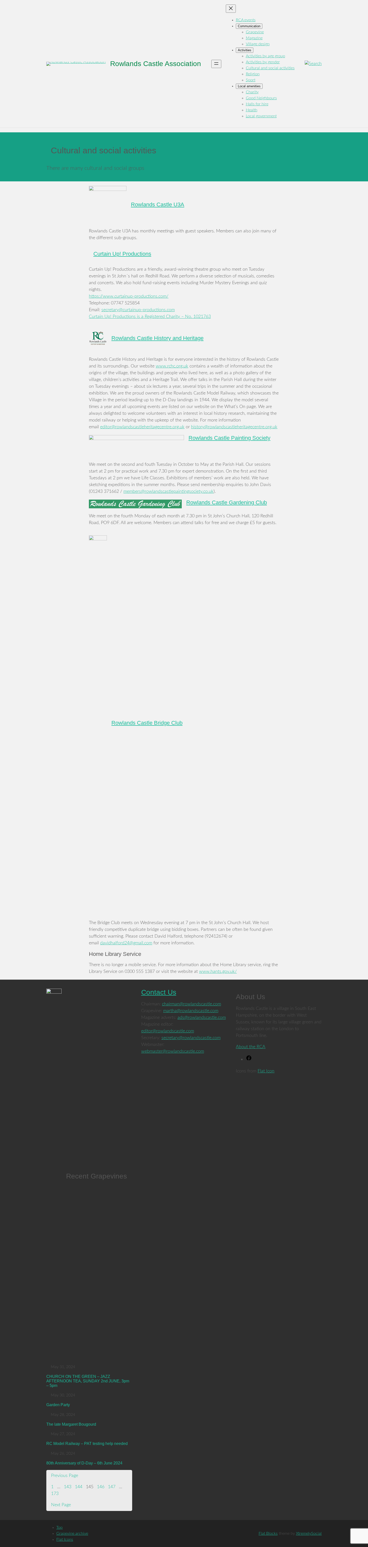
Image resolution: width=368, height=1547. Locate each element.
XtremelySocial (309, 1533)
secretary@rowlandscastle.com (191, 1038)
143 (67, 1487)
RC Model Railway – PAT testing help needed (87, 1443)
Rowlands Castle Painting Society (229, 438)
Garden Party (58, 1405)
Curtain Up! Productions (122, 254)
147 (111, 1487)
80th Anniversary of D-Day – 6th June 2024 (84, 1463)
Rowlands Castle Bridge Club (146, 723)
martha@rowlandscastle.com (190, 1011)
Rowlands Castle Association (155, 64)
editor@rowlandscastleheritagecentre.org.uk (142, 427)
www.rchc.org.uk (172, 366)
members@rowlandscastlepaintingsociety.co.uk (168, 491)
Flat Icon (266, 1071)
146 (100, 1487)
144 (78, 1487)
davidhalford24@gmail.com (126, 943)
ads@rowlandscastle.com (201, 1017)
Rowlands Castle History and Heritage (157, 338)
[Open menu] (216, 64)
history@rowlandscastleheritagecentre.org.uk (234, 427)
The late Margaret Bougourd (71, 1424)
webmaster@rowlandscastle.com (172, 1051)
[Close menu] (231, 9)
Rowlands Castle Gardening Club (226, 502)
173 (55, 1493)
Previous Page (64, 1475)
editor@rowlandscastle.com (167, 1031)
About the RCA (250, 1047)
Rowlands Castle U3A (157, 204)
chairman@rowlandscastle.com (191, 1004)
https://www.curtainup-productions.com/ (128, 296)
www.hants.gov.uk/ (218, 971)
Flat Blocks (268, 1533)
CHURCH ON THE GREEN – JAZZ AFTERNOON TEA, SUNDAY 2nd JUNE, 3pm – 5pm (87, 1380)
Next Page (61, 1505)
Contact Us (158, 992)
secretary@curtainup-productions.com (138, 310)
